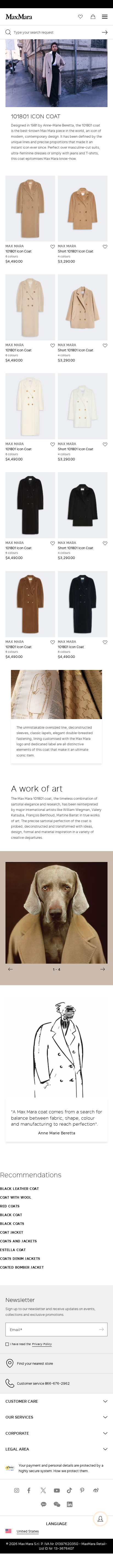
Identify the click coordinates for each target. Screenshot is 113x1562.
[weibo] (96, 1490)
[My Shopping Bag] (93, 16)
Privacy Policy (42, 1344)
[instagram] (17, 1490)
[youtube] (56, 1490)
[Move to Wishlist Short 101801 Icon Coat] (105, 246)
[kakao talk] (43, 1504)
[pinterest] (83, 1490)
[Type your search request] (105, 32)
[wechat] (56, 1504)
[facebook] (30, 1490)
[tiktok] (69, 1490)
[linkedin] (69, 1504)
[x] (43, 1490)
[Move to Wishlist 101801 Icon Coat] (52, 246)
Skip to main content (20, 3)
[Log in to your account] (100, 1518)
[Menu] (105, 17)
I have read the (31, 1344)
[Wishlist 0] (80, 16)
